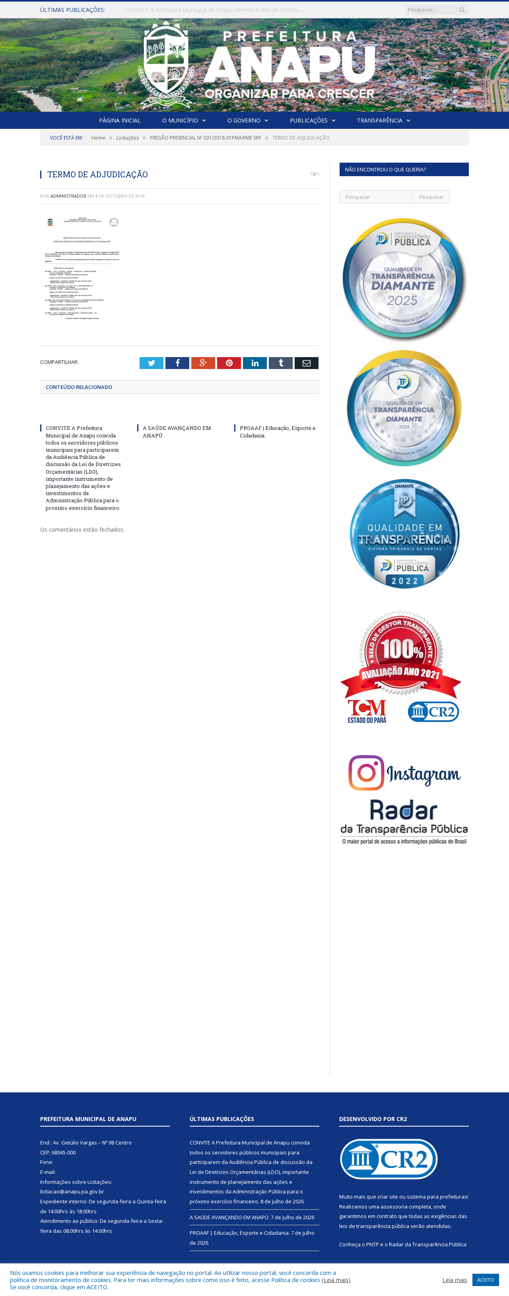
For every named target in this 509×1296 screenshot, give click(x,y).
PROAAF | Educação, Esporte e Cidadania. (240, 1232)
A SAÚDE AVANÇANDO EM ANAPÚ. (171, 10)
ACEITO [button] (485, 1279)
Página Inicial (120, 120)
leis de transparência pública (374, 1226)
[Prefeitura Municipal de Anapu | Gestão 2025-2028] (254, 63)
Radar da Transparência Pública (427, 1244)
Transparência (379, 120)
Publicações (309, 120)
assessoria (394, 1206)
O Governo (243, 120)
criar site (387, 1196)
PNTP (372, 1244)
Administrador (68, 196)
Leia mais (336, 1280)
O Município (180, 120)
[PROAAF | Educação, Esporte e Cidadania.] (276, 413)
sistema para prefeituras (437, 1196)
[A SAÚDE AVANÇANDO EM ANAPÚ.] (179, 413)
